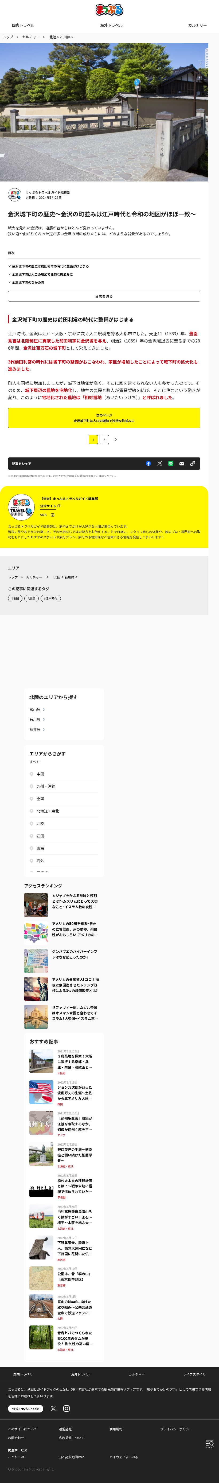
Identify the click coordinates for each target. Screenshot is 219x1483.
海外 (40, 860)
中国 (40, 773)
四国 (40, 835)
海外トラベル (111, 25)
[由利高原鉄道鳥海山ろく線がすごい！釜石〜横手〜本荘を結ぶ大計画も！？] (41, 1207)
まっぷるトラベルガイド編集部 (47, 192)
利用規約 (116, 1429)
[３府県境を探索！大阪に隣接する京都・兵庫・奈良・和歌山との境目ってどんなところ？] (41, 1052)
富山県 (35, 709)
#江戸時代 (50, 598)
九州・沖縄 (46, 786)
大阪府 (61, 1073)
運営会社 (65, 1429)
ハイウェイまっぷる (124, 1457)
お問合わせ (16, 1437)
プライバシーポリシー (176, 1429)
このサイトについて (22, 1429)
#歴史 (31, 598)
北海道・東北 (48, 810)
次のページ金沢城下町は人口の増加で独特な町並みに (104, 418)
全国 (40, 798)
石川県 (35, 719)
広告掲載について (71, 1437)
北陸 (40, 823)
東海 (40, 848)
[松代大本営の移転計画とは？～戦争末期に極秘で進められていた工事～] (41, 1176)
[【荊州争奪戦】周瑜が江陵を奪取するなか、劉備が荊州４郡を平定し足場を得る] (41, 1114)
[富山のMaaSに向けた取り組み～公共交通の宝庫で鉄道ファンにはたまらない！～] (41, 1297)
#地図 (15, 598)
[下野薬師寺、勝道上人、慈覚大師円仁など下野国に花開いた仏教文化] (41, 1239)
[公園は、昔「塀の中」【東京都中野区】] (41, 1269)
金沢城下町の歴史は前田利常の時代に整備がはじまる (50, 266)
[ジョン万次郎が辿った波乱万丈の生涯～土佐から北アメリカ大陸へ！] (41, 1083)
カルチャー (197, 25)
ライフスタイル (194, 1374)
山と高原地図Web (72, 1457)
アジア (61, 1135)
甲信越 (61, 1197)
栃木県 (61, 1260)
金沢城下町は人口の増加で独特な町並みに (42, 274)
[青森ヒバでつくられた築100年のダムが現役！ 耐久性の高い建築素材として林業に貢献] (41, 1328)
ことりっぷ (16, 1457)
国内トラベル (23, 25)
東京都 (61, 1285)
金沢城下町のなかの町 (28, 282)
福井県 (35, 729)
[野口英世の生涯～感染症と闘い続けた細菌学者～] (41, 1145)
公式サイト (48, 505)
